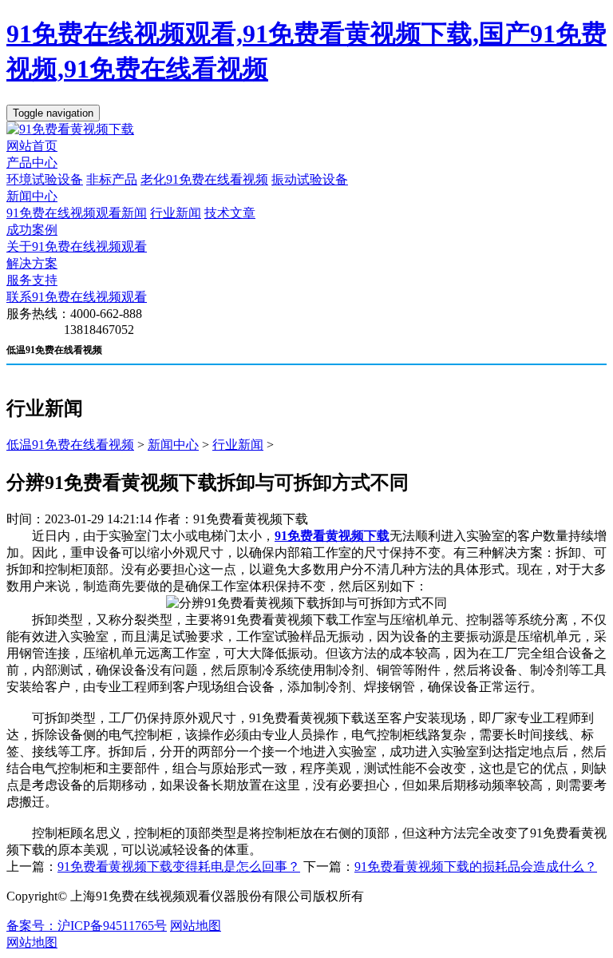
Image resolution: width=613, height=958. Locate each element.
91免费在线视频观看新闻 (76, 213)
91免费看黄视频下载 (332, 536)
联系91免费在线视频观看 (76, 297)
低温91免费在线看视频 (70, 444)
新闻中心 (31, 196)
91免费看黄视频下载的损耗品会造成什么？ (475, 866)
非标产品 (111, 179)
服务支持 (31, 280)
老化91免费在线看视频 (204, 179)
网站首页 (31, 146)
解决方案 (31, 263)
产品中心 (31, 162)
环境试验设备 (44, 179)
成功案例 (31, 230)
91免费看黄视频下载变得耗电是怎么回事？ (178, 866)
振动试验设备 (309, 179)
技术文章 (229, 213)
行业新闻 (175, 213)
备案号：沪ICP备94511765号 (86, 925)
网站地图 (195, 925)
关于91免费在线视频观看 (76, 246)
